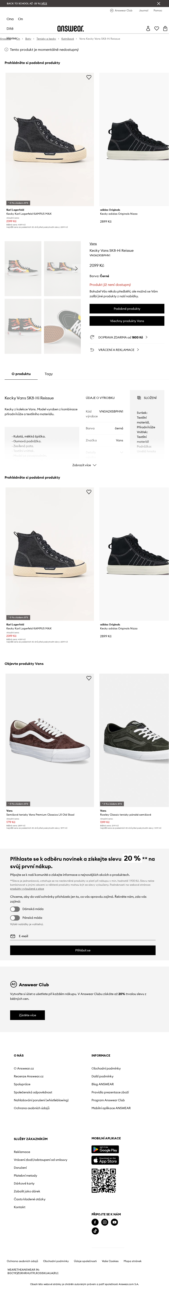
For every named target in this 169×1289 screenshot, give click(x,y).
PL (34, 1273)
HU (29, 1273)
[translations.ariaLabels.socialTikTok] (95, 1231)
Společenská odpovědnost (33, 1092)
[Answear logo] (70, 29)
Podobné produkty (127, 309)
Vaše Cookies (110, 1261)
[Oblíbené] (156, 28)
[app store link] (105, 1160)
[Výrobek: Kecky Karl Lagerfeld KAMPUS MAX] (50, 139)
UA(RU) (53, 1273)
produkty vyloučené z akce (27, 888)
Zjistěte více (27, 1015)
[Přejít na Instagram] (104, 1222)
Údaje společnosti (85, 1261)
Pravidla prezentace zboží (110, 1092)
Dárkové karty (24, 1183)
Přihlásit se (82, 950)
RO (38, 1273)
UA (47, 1273)
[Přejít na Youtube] (114, 1222)
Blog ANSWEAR (103, 1084)
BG (9, 1273)
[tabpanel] (85, 424)
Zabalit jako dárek (27, 1191)
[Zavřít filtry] (158, 3)
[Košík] (165, 28)
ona (10, 19)
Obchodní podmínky (106, 1068)
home (12, 38)
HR (25, 1273)
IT (32, 1273)
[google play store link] (105, 1149)
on (20, 19)
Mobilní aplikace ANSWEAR (111, 1108)
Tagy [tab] (49, 374)
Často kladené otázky (30, 1199)
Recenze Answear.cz (29, 1076)
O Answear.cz (24, 1068)
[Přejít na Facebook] (95, 1222)
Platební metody (25, 1175)
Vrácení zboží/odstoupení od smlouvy (40, 1160)
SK (43, 1273)
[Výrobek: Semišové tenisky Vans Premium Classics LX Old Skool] (50, 740)
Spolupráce (22, 1084)
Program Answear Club (108, 1100)
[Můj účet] (148, 28)
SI (41, 1273)
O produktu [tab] (21, 374)
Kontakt (19, 1207)
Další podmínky (103, 1076)
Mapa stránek (132, 1261)
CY (13, 1273)
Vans (93, 244)
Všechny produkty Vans (127, 321)
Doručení (20, 1168)
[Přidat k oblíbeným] (89, 77)
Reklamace (22, 1152)
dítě (10, 28)
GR (21, 1273)
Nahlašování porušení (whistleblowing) (41, 1100)
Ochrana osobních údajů (32, 1108)
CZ (17, 1273)
